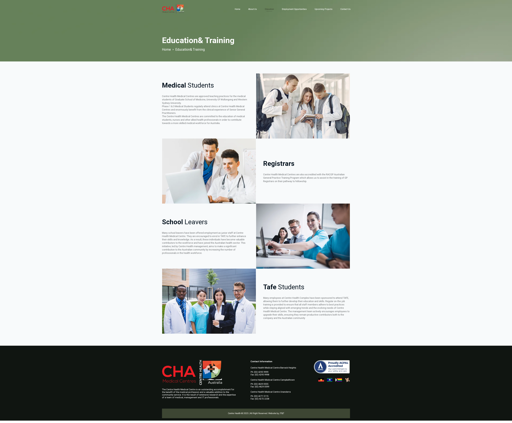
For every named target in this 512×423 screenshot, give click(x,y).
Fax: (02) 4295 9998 (260, 374)
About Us (252, 9)
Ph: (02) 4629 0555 (259, 384)
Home (237, 9)
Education (269, 9)
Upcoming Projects (323, 9)
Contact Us (345, 9)
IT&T (282, 413)
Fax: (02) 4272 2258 (260, 399)
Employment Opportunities (294, 9)
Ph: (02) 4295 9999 (259, 372)
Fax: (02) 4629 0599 (260, 386)
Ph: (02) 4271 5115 (259, 396)
